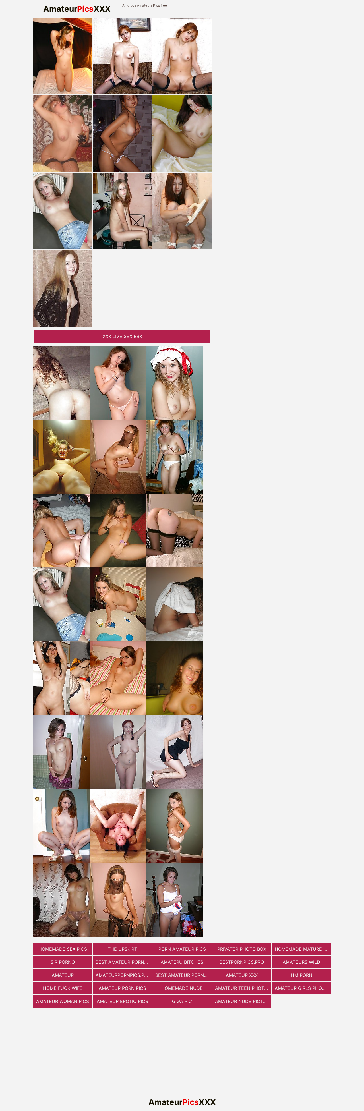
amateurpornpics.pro (123, 975)
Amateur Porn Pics (122, 988)
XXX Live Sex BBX (122, 336)
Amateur (63, 975)
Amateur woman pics (62, 1001)
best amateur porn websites (124, 962)
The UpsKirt (122, 949)
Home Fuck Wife (62, 988)
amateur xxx (242, 975)
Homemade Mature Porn (303, 949)
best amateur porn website (183, 975)
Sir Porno (63, 962)
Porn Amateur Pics (182, 949)
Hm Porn (301, 975)
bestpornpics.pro (242, 962)
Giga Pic (182, 1001)
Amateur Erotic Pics (122, 1001)
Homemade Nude (182, 988)
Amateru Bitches (182, 962)
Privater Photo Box (241, 949)
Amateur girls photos (303, 988)
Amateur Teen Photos (242, 988)
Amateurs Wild (301, 962)
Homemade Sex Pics (62, 949)
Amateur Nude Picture (243, 1001)
